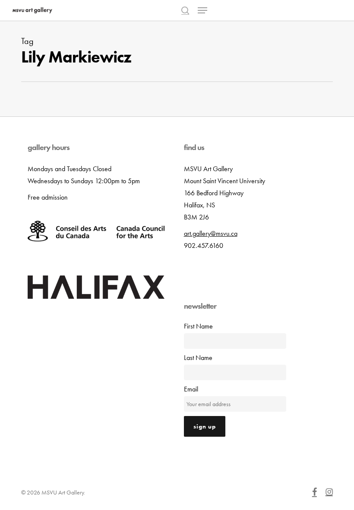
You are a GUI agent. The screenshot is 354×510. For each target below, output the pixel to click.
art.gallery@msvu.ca (210, 233)
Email (191, 389)
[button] (202, 10)
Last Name (198, 357)
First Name (198, 326)
